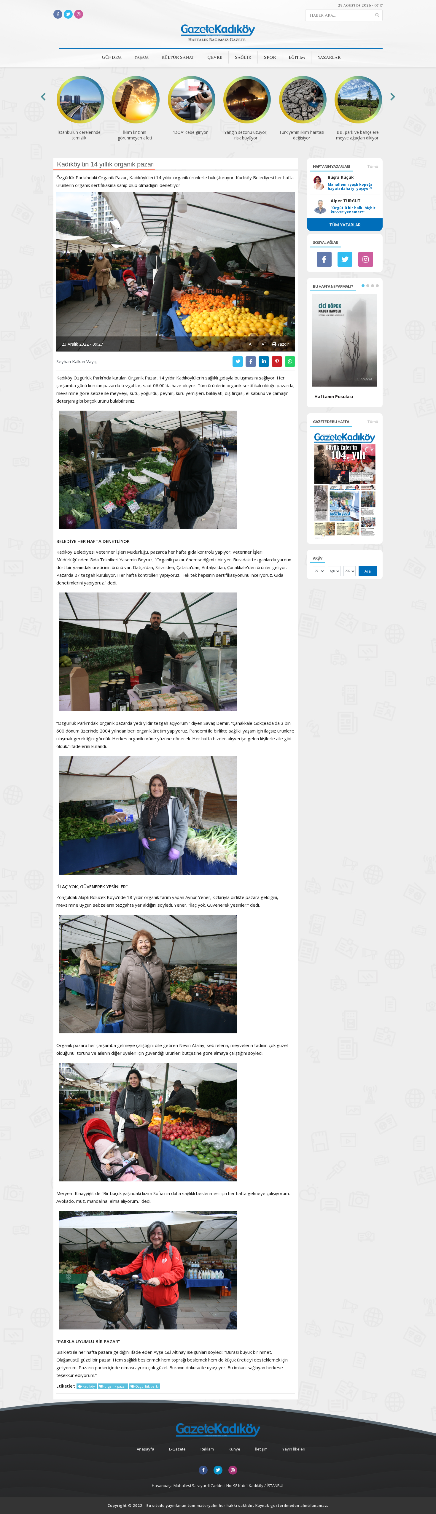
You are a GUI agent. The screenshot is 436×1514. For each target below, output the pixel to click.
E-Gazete (177, 1449)
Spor (270, 57)
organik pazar (115, 1386)
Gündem (112, 57)
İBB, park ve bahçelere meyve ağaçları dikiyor (301, 135)
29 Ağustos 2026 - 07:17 (360, 5)
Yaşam (141, 57)
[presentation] (43, 96)
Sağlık (243, 57)
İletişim (261, 1449)
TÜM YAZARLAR (345, 225)
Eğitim (297, 57)
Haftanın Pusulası (333, 396)
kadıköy (89, 1386)
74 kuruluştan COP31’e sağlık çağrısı (357, 135)
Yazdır (282, 344)
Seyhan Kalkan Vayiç (76, 361)
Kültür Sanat (178, 57)
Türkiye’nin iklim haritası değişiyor (245, 135)
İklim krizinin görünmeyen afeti (79, 135)
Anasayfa (145, 1449)
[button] (363, 285)
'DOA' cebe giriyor (134, 132)
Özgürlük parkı (146, 1386)
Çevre (214, 57)
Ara (368, 571)
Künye (234, 1449)
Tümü (372, 166)
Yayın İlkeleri (293, 1449)
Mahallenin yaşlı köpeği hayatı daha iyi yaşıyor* (350, 186)
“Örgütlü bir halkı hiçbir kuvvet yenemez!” (353, 210)
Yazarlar (329, 57)
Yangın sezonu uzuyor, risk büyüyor (190, 135)
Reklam (207, 1449)
